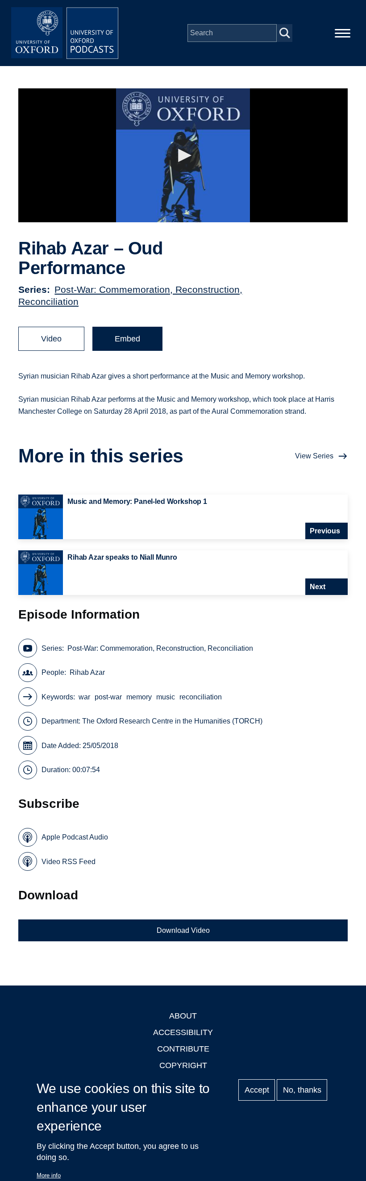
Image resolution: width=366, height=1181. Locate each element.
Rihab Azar (87, 672)
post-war (108, 697)
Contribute (183, 1048)
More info (49, 1175)
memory (139, 697)
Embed (127, 338)
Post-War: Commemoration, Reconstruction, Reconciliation (160, 648)
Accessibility (183, 1032)
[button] (183, 155)
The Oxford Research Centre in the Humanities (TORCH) (172, 721)
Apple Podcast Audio (75, 837)
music (165, 697)
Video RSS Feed (69, 861)
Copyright (183, 1065)
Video (51, 338)
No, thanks (302, 1089)
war (84, 697)
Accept (257, 1089)
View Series (314, 456)
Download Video (183, 930)
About (183, 1015)
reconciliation (200, 697)
